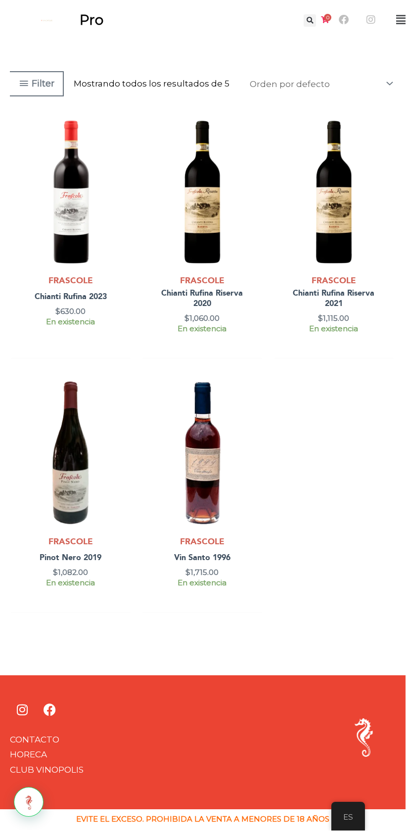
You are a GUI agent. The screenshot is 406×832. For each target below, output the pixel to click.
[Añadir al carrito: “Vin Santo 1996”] (253, 413)
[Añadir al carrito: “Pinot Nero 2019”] (122, 413)
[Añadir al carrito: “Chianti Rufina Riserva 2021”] (385, 151)
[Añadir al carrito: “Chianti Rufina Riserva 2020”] (253, 151)
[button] (310, 20)
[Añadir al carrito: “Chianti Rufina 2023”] (122, 151)
